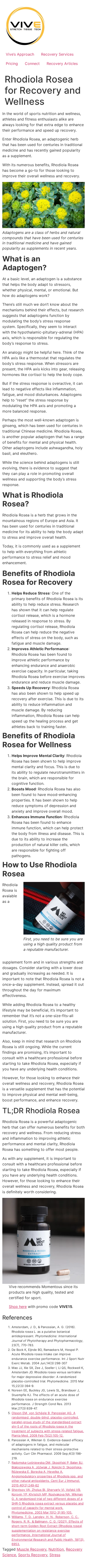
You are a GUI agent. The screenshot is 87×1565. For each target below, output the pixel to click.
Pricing (12, 63)
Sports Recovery (32, 1554)
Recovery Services (57, 54)
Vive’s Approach (20, 54)
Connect (32, 63)
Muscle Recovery (31, 1549)
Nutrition (56, 1549)
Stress (54, 1554)
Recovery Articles (62, 63)
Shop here (18, 1306)
